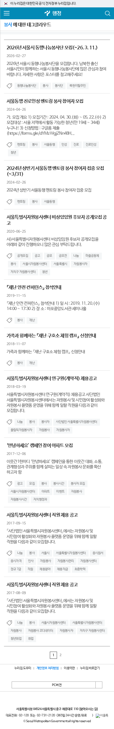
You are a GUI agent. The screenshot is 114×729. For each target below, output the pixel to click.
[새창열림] (47, 14)
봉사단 (59, 86)
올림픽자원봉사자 (21, 430)
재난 (31, 320)
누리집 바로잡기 (90, 668)
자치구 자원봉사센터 (23, 272)
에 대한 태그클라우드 (27, 24)
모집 (31, 484)
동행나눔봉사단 (26, 86)
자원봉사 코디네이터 (40, 631)
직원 (30, 569)
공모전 (63, 256)
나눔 (76, 256)
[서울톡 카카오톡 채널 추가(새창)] (102, 716)
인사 (30, 561)
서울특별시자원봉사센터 (71, 553)
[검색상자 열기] (107, 13)
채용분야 (45, 569)
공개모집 (22, 256)
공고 (37, 256)
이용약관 (69, 668)
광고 (20, 484)
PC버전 (57, 685)
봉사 (45, 86)
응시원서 (98, 553)
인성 (64, 145)
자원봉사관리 (66, 561)
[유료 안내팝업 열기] (89, 715)
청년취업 (16, 639)
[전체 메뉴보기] (7, 13)
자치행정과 (40, 499)
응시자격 (16, 561)
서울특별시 (60, 264)
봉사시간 (58, 484)
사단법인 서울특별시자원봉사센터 (76, 422)
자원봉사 (44, 430)
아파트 (46, 491)
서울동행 (49, 145)
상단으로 (98, 684)
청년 (13, 152)
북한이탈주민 (77, 86)
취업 (30, 639)
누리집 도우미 (22, 668)
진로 (76, 145)
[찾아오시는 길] (88, 709)
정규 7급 (16, 569)
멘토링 (21, 145)
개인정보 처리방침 (48, 668)
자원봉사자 (80, 264)
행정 (56, 14)
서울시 (45, 553)
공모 (49, 256)
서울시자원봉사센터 (35, 264)
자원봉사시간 (19, 499)
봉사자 (45, 422)
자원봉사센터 (88, 561)
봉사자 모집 (78, 484)
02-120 (24, 715)
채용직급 (62, 569)
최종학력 (79, 569)
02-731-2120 (46, 715)
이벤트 (60, 491)
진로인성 (91, 145)
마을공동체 (92, 256)
